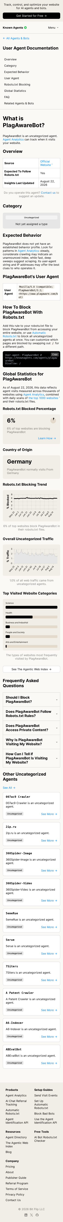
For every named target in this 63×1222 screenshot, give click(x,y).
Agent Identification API (17, 1120)
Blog (9, 1152)
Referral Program (17, 1183)
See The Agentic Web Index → (31, 669)
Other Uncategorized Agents (24, 777)
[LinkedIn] (25, 1215)
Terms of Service (17, 1189)
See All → (9, 787)
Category (10, 65)
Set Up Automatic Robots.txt (41, 1104)
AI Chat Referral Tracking (16, 1102)
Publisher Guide (16, 1177)
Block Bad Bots (44, 1113)
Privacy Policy (15, 1194)
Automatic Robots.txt (12, 1111)
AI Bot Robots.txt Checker (45, 1138)
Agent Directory (16, 1137)
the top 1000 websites (43, 398)
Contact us (48, 192)
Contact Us (13, 1200)
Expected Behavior (16, 72)
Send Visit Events (45, 1095)
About (10, 1172)
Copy (54, 354)
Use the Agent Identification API (45, 1120)
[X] (31, 1215)
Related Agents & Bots (19, 103)
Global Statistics (15, 90)
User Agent (11, 78)
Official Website (45, 163)
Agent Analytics (13, 139)
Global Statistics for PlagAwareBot (23, 376)
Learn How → (47, 438)
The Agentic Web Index (17, 1144)
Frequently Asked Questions (21, 683)
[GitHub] (37, 1215)
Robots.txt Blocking (17, 84)
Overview (10, 59)
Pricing (10, 1166)
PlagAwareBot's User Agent (31, 276)
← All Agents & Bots (16, 38)
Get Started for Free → (31, 15)
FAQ (6, 97)
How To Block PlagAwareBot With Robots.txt (23, 312)
